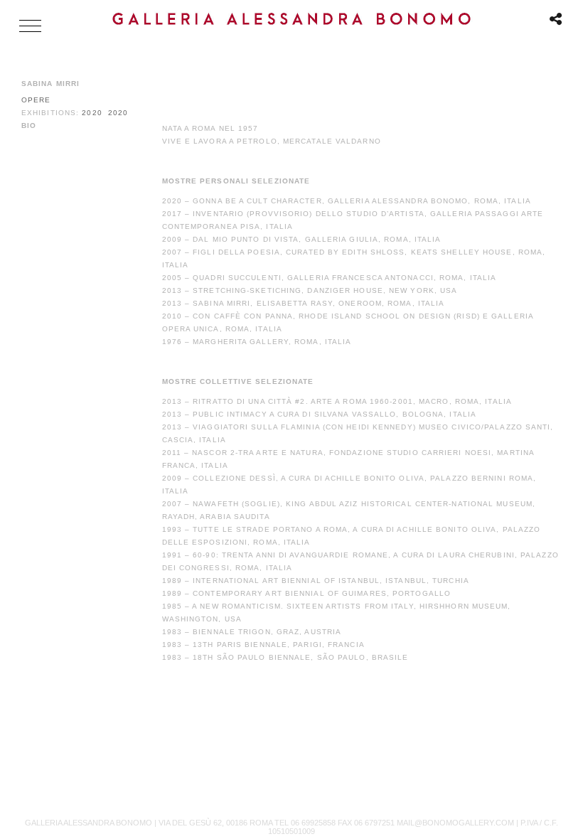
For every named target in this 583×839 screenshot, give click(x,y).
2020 (92, 113)
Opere (36, 100)
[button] (30, 26)
